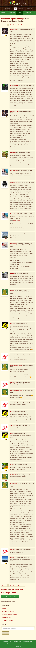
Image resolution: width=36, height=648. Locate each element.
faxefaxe (12, 233)
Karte (4, 644)
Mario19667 (13, 475)
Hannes (12, 557)
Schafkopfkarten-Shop (28, 641)
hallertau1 (13, 152)
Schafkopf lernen (17, 641)
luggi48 (12, 290)
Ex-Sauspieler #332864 (16, 365)
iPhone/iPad (5, 641)
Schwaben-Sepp (14, 182)
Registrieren (7, 8)
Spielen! (3, 12)
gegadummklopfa (14, 483)
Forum (20, 12)
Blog (11, 641)
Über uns (9, 644)
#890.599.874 (17, 220)
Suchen (5, 633)
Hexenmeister (14, 85)
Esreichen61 (13, 243)
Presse (14, 644)
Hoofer (12, 323)
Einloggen (29, 8)
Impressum (18, 646)
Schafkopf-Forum (8, 593)
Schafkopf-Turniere (7, 620)
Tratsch (4, 608)
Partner (20, 644)
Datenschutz (30, 644)
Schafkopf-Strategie (8, 611)
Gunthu (12, 464)
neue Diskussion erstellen (10, 597)
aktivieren (20, 8)
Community (12, 12)
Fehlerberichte (6, 617)
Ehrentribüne (27, 12)
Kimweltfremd (14, 170)
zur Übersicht (5, 589)
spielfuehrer (13, 355)
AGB (25, 644)
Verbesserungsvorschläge (12, 19)
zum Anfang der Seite (16, 589)
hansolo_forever (14, 29)
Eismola (12, 273)
